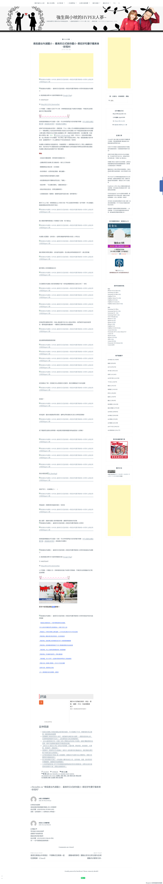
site (50, 775)
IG (119, 3)
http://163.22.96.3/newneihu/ (50, 104)
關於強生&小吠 (40, 3)
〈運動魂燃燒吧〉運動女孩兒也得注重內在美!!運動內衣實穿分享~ (84, 855)
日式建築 (53, 777)
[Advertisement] (66, 65)
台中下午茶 (110, 426)
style (54, 775)
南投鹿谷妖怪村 (49, 124)
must (67, 773)
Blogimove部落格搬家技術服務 (154, 883)
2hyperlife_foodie (120, 121)
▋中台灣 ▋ (66, 39)
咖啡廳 (109, 389)
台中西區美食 (111, 430)
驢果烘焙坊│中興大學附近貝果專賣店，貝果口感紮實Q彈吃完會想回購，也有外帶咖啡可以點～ (119, 171)
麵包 (109, 400)
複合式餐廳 (110, 408)
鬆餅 (109, 397)
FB (114, 3)
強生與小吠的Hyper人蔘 (121, 124)
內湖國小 (58, 775)
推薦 (49, 777)
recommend (45, 775)
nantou (72, 773)
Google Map (67, 95)
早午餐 (109, 370)
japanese (63, 773)
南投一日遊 (66, 775)
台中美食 (60, 3)
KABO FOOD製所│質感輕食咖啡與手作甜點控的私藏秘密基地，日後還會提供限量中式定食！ (119, 148)
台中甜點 (110, 423)
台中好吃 (110, 411)
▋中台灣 (47, 773)
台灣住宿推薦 (83, 3)
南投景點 (45, 777)
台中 (109, 367)
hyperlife (55, 771)
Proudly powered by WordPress (73, 871)
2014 (51, 773)
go (59, 773)
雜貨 (109, 385)
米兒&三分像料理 (44, 823)
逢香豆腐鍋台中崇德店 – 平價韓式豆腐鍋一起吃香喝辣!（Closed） (48, 855)
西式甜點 (110, 404)
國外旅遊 (96, 3)
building (55, 773)
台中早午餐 (110, 378)
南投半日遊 (72, 775)
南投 (62, 775)
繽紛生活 (106, 3)
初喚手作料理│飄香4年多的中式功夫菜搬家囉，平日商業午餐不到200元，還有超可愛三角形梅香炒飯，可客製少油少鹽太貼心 (119, 156)
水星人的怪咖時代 (44, 798)
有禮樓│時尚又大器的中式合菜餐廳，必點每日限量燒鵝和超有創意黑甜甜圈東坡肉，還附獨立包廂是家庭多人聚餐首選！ (119, 163)
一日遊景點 (71, 3)
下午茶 (109, 382)
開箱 (119, 290)
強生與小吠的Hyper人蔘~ (81, 17)
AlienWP (96, 871)
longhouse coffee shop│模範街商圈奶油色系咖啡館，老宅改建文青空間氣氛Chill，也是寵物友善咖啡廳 (119, 188)
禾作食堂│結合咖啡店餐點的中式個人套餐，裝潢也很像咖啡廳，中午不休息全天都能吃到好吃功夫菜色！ (119, 203)
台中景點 (110, 419)
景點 (57, 777)
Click (161, 186)
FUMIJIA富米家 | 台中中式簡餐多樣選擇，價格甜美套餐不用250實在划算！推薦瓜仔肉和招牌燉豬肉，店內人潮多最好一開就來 (119, 195)
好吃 (109, 393)
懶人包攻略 (51, 3)
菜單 (109, 374)
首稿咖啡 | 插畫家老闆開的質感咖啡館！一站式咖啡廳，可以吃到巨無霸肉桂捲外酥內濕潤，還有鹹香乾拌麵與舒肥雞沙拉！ (119, 210)
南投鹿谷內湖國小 (61, 124)
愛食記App (121, 270)
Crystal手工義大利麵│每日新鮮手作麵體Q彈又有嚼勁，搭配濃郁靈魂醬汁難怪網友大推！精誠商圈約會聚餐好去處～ (119, 141)
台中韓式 (110, 415)
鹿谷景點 (60, 777)
